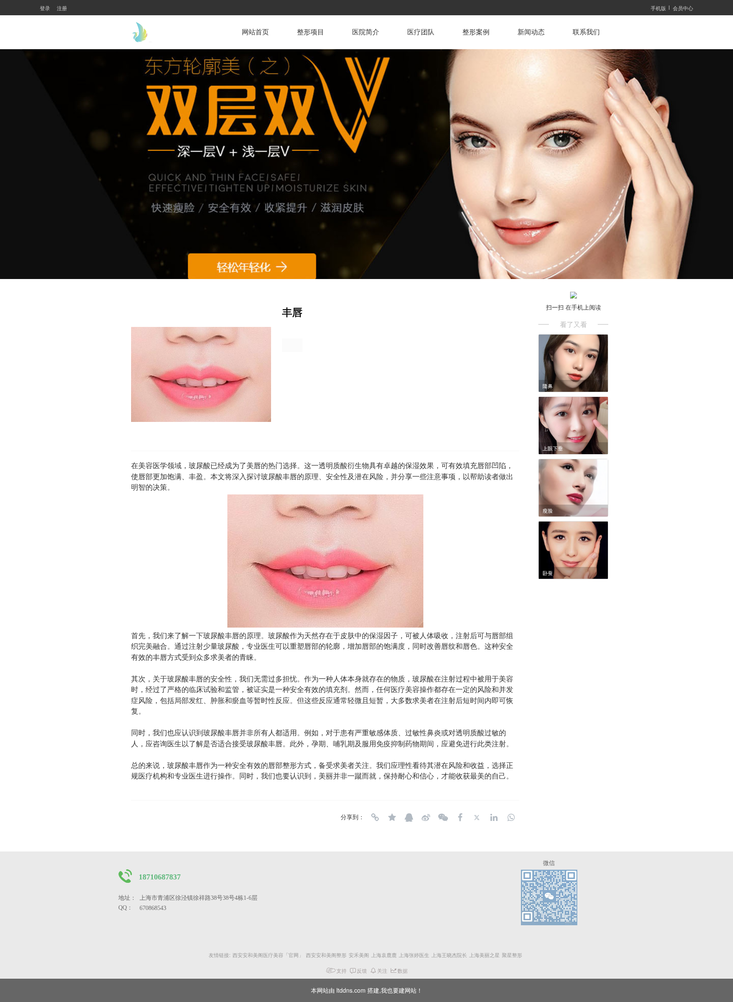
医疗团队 (420, 32)
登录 (45, 7)
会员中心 (683, 7)
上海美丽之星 (484, 954)
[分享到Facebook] (460, 817)
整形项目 (310, 32)
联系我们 (586, 32)
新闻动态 (531, 32)
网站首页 (255, 32)
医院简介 (365, 32)
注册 (62, 7)
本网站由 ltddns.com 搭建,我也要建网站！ (366, 990)
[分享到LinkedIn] (494, 817)
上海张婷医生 (414, 954)
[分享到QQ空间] (392, 817)
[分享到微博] (426, 817)
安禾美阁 (359, 954)
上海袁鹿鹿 (384, 954)
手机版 (658, 7)
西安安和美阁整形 (326, 954)
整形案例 (476, 32)
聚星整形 (512, 954)
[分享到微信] (443, 817)
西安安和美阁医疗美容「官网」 (268, 954)
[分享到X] (477, 817)
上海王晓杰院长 (449, 954)
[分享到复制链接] (375, 817)
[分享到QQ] (409, 817)
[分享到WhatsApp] (511, 817)
